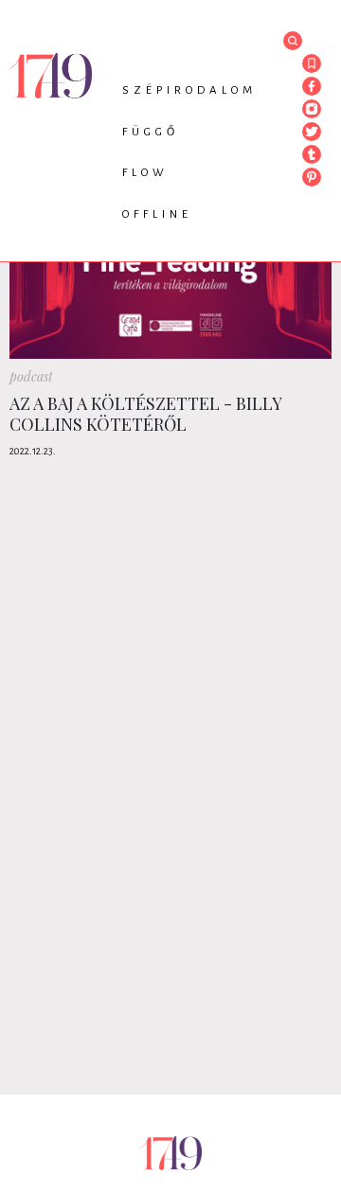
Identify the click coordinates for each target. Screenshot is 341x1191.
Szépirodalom (189, 90)
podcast (31, 376)
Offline (157, 214)
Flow (145, 173)
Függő (150, 132)
